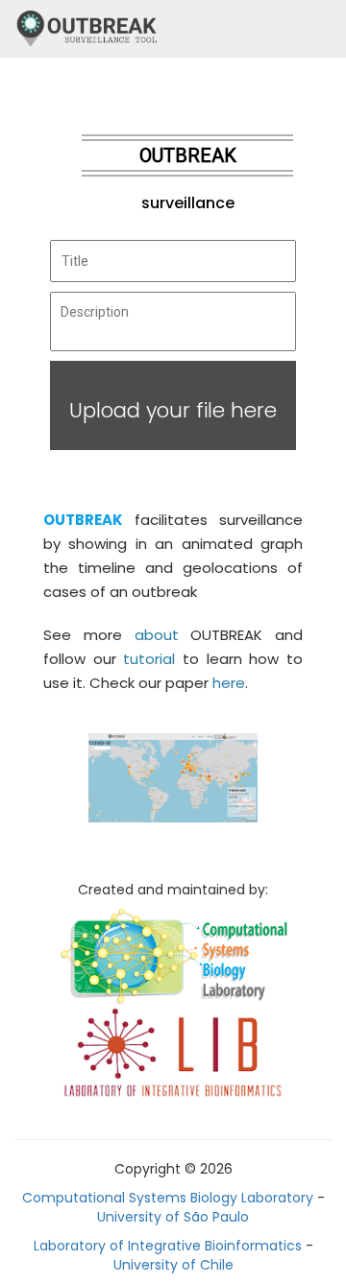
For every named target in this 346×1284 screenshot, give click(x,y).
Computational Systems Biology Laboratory (167, 1197)
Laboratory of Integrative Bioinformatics (168, 1245)
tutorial (149, 659)
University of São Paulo (173, 1216)
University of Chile (173, 1264)
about (157, 635)
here (228, 683)
